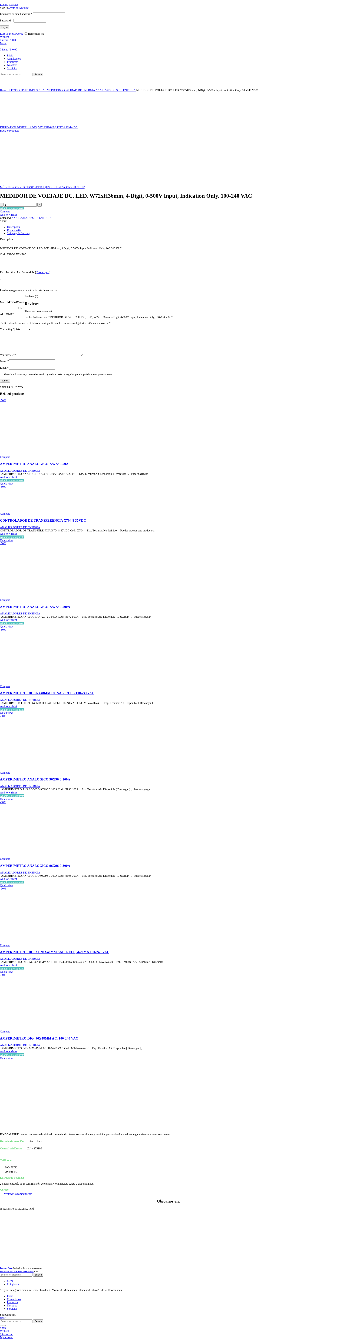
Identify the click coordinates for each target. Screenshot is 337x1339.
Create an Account (18, 7)
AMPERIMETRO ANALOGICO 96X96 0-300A (35, 866)
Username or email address (16, 13)
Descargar (43, 272)
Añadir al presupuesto (12, 208)
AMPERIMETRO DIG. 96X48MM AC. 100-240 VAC (39, 1038)
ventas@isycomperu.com (18, 1193)
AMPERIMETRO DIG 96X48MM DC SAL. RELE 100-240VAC (47, 693)
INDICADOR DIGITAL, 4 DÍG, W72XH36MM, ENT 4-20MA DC (39, 127)
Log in (4, 27)
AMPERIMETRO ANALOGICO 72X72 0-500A (35, 607)
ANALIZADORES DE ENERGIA (115, 90)
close (3, 1317)
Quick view (6, 483)
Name (4, 361)
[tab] (172, 227)
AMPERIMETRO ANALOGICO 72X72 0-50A (34, 464)
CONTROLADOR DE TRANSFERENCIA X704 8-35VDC (43, 520)
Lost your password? (11, 33)
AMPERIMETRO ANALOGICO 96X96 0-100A (35, 779)
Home (4, 90)
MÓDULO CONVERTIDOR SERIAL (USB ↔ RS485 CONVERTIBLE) (42, 187)
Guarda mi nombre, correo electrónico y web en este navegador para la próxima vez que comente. (58, 374)
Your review (8, 354)
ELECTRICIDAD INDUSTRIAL (27, 90)
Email (4, 367)
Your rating (7, 329)
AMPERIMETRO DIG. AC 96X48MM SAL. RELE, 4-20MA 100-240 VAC (54, 952)
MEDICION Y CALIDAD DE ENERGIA (71, 90)
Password (6, 20)
